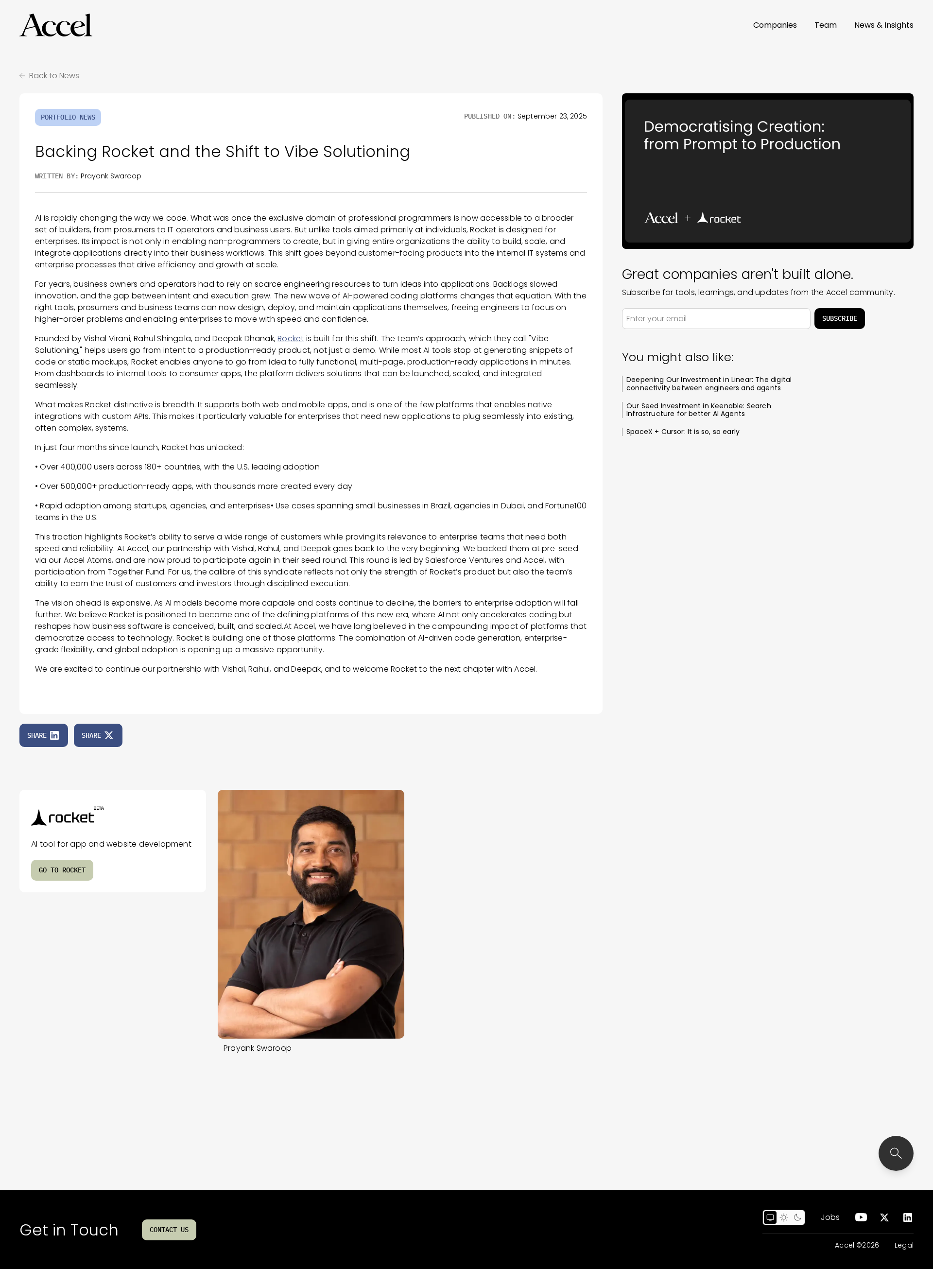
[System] (770, 1217)
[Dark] (797, 1217)
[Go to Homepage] (55, 25)
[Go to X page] (884, 1217)
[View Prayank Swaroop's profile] (311, 914)
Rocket (290, 338)
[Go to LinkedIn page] (908, 1217)
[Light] (784, 1217)
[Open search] (896, 1153)
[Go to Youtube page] (861, 1217)
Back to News (54, 75)
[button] (55, 25)
